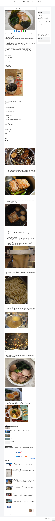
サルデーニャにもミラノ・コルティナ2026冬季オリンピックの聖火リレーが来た (44, 18)
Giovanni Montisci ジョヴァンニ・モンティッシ (44, 28)
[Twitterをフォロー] (17, 456)
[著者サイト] (14, 456)
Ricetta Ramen (31, 447)
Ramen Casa (23, 447)
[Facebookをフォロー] (19, 456)
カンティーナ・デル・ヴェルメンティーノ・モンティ (44, 25)
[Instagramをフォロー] (21, 456)
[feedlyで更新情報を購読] (23, 456)
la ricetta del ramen (16, 447)
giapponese (12, 447)
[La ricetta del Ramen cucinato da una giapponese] (19, 31)
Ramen (20, 447)
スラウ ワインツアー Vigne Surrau (43, 15)
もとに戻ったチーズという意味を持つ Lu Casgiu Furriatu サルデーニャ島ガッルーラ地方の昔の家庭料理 (44, 34)
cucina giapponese (8, 447)
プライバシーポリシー (47, 518)
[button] (25, 31)
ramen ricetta (27, 447)
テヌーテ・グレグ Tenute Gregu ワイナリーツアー (44, 22)
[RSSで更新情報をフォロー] (26, 456)
